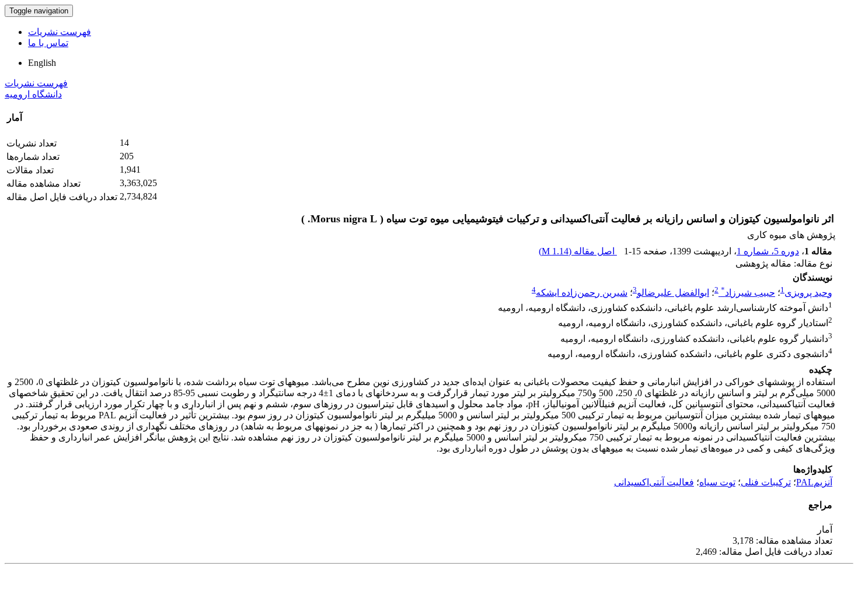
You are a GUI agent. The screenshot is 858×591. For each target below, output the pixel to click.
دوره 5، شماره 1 (768, 251)
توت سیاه (717, 482)
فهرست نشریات (59, 32)
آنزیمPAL (814, 482)
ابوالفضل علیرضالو (673, 293)
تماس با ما (48, 43)
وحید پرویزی (808, 293)
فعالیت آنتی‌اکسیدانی (654, 482)
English (42, 63)
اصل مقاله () (578, 251)
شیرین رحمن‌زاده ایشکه (581, 293)
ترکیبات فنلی (766, 482)
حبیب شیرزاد (748, 293)
